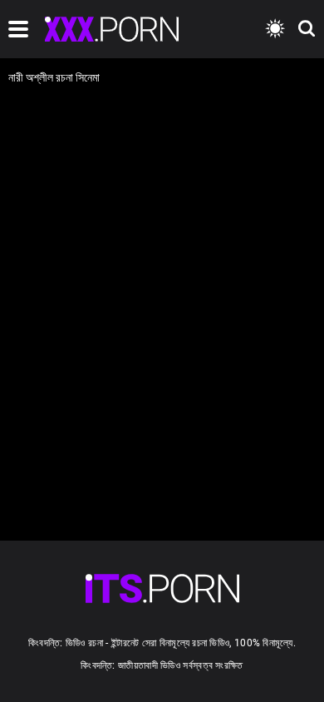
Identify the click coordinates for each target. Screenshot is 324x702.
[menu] (18, 29)
